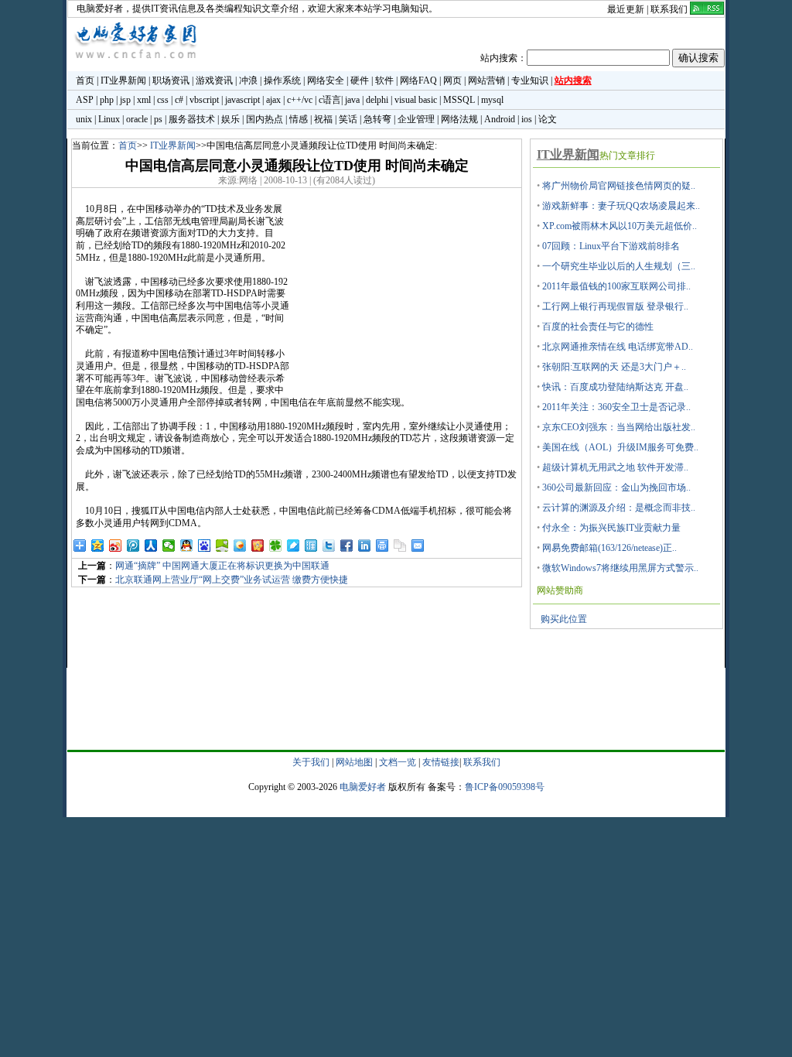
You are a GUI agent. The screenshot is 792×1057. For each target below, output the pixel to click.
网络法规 (459, 119)
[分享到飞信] (240, 545)
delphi (377, 99)
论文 (547, 119)
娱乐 (230, 119)
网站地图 (354, 762)
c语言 (330, 99)
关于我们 (310, 762)
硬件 (359, 80)
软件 (384, 80)
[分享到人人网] (151, 545)
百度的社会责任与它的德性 (598, 326)
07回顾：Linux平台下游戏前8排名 (611, 246)
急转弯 (377, 119)
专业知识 (529, 80)
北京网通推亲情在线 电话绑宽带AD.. (617, 346)
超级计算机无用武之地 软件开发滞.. (615, 467)
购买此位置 (564, 619)
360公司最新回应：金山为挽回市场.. (616, 487)
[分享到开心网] (258, 545)
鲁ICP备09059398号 (504, 787)
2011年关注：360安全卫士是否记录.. (616, 407)
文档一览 (397, 762)
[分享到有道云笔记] (293, 545)
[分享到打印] (382, 545)
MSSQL (459, 99)
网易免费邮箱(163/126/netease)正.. (609, 547)
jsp (125, 99)
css (163, 99)
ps (158, 119)
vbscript (204, 99)
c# (179, 99)
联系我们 (669, 9)
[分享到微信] (169, 545)
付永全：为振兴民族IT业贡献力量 (611, 527)
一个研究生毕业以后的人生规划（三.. (618, 266)
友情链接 (440, 762)
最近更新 (625, 9)
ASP (85, 99)
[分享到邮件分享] (418, 545)
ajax (273, 99)
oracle (137, 119)
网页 (452, 80)
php (107, 99)
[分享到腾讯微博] (133, 545)
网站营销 (486, 80)
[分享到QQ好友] (186, 545)
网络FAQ (418, 80)
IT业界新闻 (123, 80)
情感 (298, 119)
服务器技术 (192, 119)
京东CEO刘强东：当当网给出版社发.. (618, 427)
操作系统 (282, 80)
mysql (492, 99)
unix (84, 119)
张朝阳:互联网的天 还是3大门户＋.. (614, 366)
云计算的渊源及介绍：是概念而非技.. (618, 507)
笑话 (348, 119)
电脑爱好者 (100, 8)
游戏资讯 (214, 80)
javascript (242, 99)
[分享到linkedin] (364, 545)
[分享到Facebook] (346, 545)
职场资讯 (170, 80)
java (352, 99)
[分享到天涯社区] (311, 545)
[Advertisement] (405, 300)
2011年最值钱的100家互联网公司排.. (616, 286)
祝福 (323, 119)
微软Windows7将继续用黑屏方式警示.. (620, 568)
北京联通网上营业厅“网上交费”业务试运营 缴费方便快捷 (231, 579)
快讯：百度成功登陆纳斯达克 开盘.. (615, 386)
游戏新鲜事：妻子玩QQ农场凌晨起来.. (621, 205)
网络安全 (325, 80)
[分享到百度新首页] (204, 545)
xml (144, 99)
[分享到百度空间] (222, 545)
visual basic (415, 99)
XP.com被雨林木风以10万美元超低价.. (619, 226)
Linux (109, 119)
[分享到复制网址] (400, 545)
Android (499, 119)
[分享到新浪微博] (115, 545)
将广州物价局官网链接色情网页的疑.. (618, 185)
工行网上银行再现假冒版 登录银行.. (615, 306)
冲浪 (248, 80)
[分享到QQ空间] (97, 545)
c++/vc (299, 99)
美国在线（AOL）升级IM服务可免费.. (620, 447)
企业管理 (416, 119)
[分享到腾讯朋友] (275, 545)
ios (526, 119)
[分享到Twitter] (329, 545)
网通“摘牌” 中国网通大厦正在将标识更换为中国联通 (222, 565)
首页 (85, 80)
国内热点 (264, 119)
